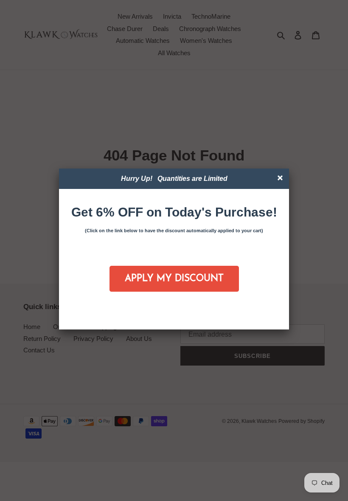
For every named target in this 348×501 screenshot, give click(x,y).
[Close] (281, 179)
